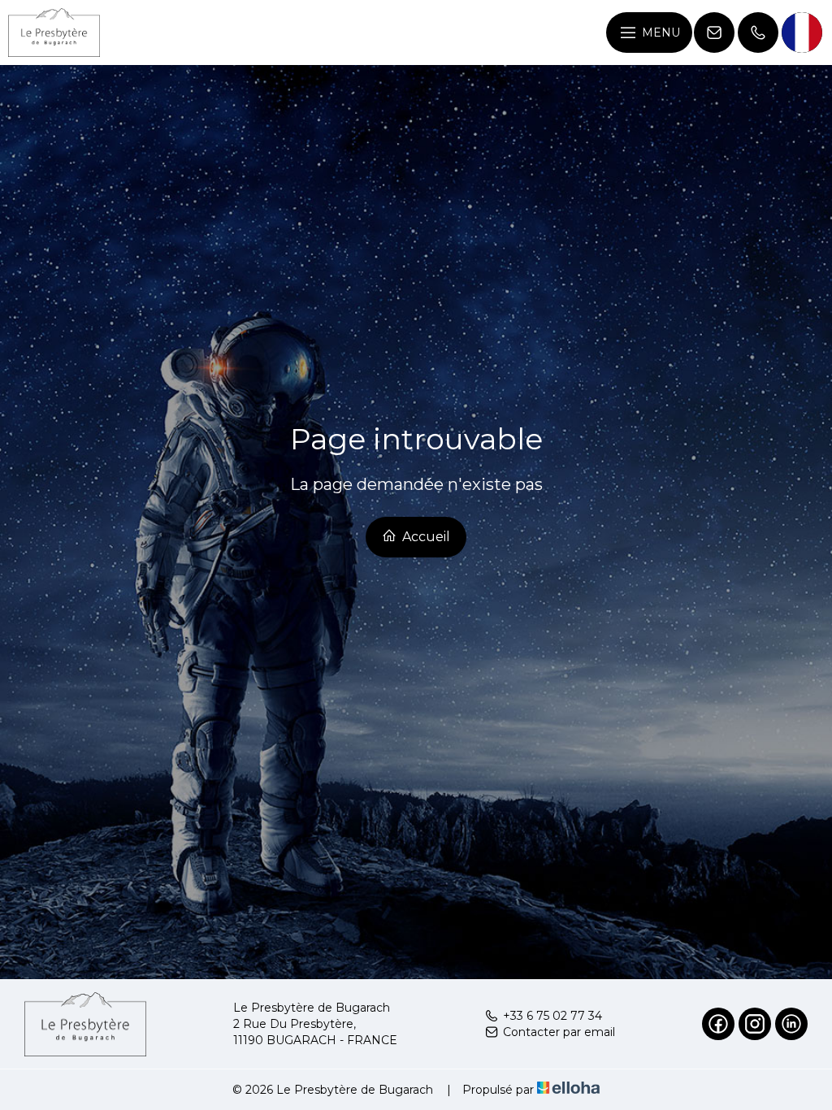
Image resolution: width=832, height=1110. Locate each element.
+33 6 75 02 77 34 (552, 1015)
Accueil (424, 536)
